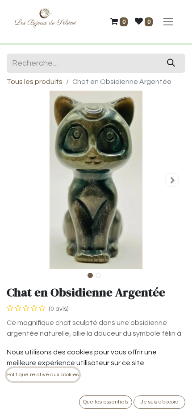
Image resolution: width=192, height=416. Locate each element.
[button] (20, 180)
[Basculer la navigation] (168, 21)
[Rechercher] (171, 63)
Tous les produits (35, 81)
